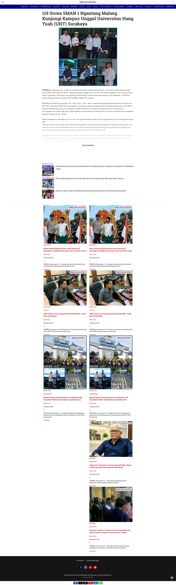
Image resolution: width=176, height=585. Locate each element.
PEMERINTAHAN (46, 6)
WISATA (95, 6)
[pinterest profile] (90, 567)
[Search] (173, 2)
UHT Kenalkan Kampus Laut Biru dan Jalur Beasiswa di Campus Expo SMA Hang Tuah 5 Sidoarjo (89, 178)
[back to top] (172, 577)
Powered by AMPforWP (88, 577)
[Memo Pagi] (88, 1)
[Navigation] (2, 2)
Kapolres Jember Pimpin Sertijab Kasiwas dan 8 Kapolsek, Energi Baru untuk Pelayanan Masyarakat (90, 191)
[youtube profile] (95, 567)
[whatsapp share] (100, 584)
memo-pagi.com (57, 90)
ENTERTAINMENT (105, 6)
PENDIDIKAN (35, 6)
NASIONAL (56, 6)
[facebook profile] (85, 567)
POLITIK (82, 6)
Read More (47, 269)
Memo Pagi (47, 254)
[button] (75, 583)
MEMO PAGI (24, 6)
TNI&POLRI (65, 6)
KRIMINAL (74, 6)
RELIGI (89, 6)
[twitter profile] (81, 567)
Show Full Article (88, 145)
